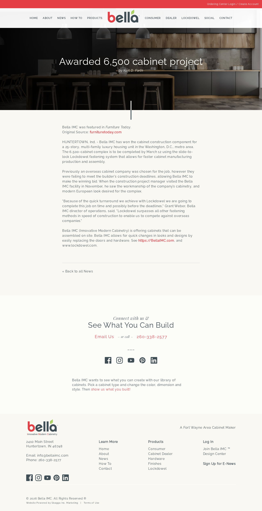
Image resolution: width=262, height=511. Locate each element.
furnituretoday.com (106, 132)
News (61, 18)
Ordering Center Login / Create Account (233, 4)
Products (94, 18)
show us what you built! (111, 389)
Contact (225, 18)
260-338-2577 (152, 336)
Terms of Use (91, 502)
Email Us (104, 336)
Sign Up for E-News (219, 464)
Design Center (214, 454)
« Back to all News (77, 271)
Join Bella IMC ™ (216, 449)
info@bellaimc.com (53, 455)
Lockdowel (191, 18)
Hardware (156, 459)
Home (34, 18)
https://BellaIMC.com (156, 240)
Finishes (154, 464)
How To (76, 18)
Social (209, 18)
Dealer (171, 18)
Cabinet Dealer (160, 454)
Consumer (153, 18)
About (47, 18)
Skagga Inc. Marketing (65, 502)
